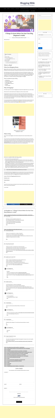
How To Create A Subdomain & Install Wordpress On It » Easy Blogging (17, 355)
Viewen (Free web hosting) (22, 272)
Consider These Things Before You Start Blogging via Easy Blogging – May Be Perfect (19, 214)
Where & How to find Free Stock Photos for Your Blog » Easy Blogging (17, 353)
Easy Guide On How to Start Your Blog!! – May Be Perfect (15, 347)
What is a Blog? (7, 56)
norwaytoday (9, 363)
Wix (4, 182)
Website (5, 388)
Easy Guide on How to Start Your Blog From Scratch (23, 274)
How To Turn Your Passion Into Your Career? (13, 357)
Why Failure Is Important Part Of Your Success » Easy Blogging (16, 354)
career (20, 76)
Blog (5, 69)
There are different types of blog (11, 58)
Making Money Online (24, 8)
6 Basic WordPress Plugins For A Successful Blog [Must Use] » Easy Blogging (18, 348)
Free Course (49, 8)
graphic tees (8, 281)
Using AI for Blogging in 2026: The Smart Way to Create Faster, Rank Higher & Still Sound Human (44, 66)
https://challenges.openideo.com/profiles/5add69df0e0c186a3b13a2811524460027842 (19, 341)
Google (8, 358)
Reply (7, 224)
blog (22, 95)
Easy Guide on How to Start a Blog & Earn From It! (14, 229)
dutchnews (8, 364)
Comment (6, 372)
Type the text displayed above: (19, 397)
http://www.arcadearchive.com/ (17, 264)
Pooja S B (24, 37)
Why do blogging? (7, 59)
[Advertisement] (19, 47)
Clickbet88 (7, 302)
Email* (39, 43)
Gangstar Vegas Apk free (10, 336)
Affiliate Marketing (41, 8)
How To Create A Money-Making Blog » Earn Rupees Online (16, 359)
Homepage (9, 349)
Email (20, 384)
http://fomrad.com (9, 243)
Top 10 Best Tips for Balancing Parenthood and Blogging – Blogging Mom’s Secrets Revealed (44, 73)
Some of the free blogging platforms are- (12, 62)
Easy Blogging (9, 268)
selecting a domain (7, 141)
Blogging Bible (27, 3)
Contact (12, 8)
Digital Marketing (33, 8)
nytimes (8, 362)
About (8, 8)
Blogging (17, 8)
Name (5, 384)
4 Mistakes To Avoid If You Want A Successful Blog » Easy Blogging (17, 350)
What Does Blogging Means (9, 57)
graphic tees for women (10, 256)
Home (5, 8)
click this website (9, 230)
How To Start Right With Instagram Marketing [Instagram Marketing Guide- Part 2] (19, 352)
